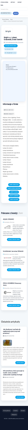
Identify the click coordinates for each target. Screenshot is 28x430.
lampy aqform (14, 199)
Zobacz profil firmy (14, 239)
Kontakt (20, 2)
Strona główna (4, 2)
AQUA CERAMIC (8, 219)
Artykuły (13, 2)
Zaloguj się (14, 414)
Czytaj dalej (20, 362)
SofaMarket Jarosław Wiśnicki (13, 251)
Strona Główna (5, 19)
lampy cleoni (14, 192)
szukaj (16, 13)
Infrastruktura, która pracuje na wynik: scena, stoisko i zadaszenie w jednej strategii (13, 372)
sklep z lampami (14, 195)
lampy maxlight (14, 184)
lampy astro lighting (14, 188)
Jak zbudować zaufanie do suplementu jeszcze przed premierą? (11, 331)
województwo (5, 13)
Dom (11, 19)
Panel (2, 5)
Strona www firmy (10, 45)
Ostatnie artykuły (10, 321)
